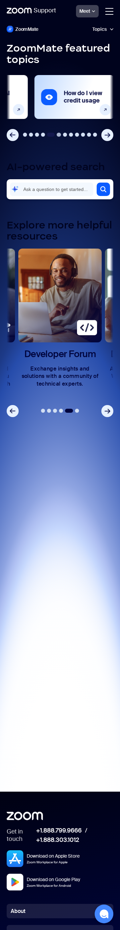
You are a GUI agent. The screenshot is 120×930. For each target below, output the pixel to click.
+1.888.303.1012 (57, 840)
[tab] (25, 135)
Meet (84, 11)
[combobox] (51, 189)
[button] (103, 189)
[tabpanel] (60, 97)
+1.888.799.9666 (59, 831)
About (18, 911)
